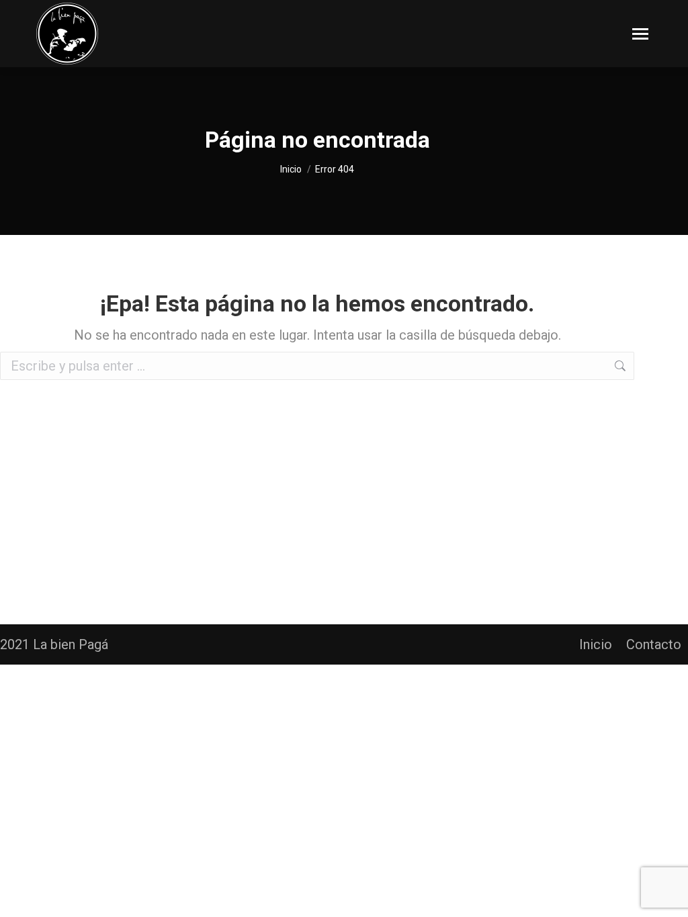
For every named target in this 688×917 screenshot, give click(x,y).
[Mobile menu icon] (640, 34)
